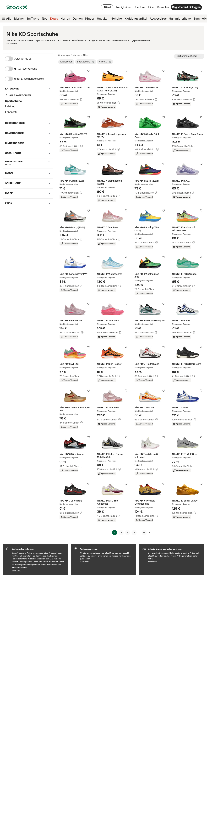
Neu (45, 19)
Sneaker (103, 19)
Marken (19, 19)
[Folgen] (88, 70)
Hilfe (151, 7)
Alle (8, 19)
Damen (78, 19)
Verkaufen (163, 7)
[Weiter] (149, 532)
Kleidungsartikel (136, 19)
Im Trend (33, 19)
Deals (54, 19)
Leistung (10, 106)
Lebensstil (11, 112)
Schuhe (116, 19)
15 (144, 532)
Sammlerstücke (180, 19)
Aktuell (107, 7)
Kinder (89, 19)
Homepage (64, 55)
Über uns (140, 8)
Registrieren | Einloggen (186, 7)
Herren (65, 19)
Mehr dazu (38, 570)
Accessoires (158, 19)
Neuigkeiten (123, 7)
